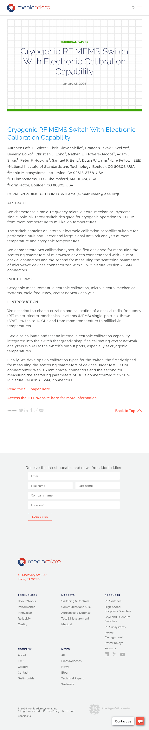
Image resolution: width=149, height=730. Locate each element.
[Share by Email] (41, 410)
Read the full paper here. (29, 389)
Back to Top (125, 411)
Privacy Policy (51, 711)
